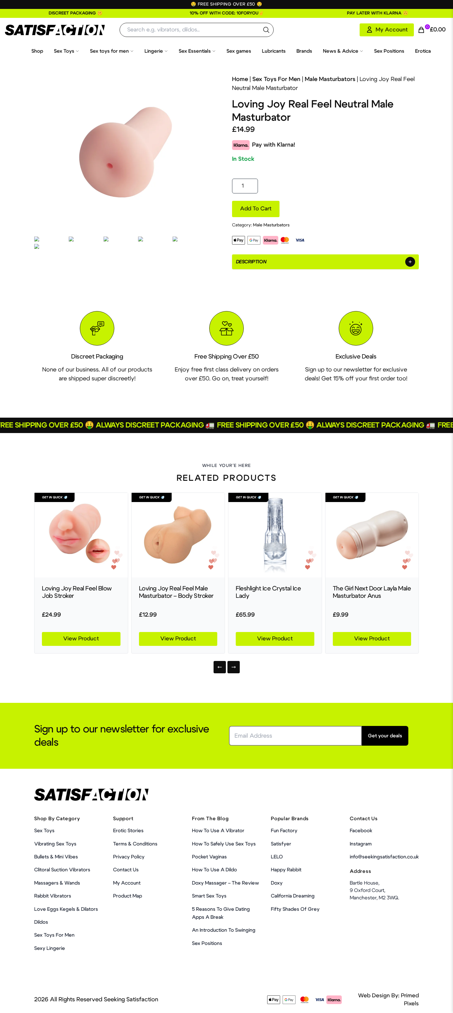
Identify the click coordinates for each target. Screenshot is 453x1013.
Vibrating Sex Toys (55, 843)
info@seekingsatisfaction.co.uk (384, 856)
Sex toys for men (109, 51)
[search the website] (266, 29)
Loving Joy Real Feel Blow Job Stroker (77, 592)
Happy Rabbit (286, 869)
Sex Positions (389, 51)
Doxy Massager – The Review (225, 883)
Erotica (423, 51)
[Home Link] (55, 30)
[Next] (233, 667)
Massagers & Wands (57, 883)
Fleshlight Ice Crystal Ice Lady (268, 592)
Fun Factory (284, 830)
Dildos (41, 922)
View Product (81, 639)
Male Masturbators (330, 79)
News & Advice (340, 51)
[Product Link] (81, 535)
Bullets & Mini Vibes (56, 856)
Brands (304, 51)
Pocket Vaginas (209, 856)
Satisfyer (281, 843)
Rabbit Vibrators (52, 895)
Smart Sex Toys (209, 895)
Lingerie (154, 51)
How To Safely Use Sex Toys (224, 843)
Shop (37, 51)
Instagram (361, 843)
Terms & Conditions (135, 843)
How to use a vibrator (218, 830)
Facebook (361, 830)
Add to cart (255, 209)
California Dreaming (293, 895)
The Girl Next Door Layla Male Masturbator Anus (372, 592)
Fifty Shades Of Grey (295, 909)
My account (127, 883)
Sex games (238, 51)
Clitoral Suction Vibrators (62, 869)
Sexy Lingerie (49, 948)
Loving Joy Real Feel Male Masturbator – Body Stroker (176, 592)
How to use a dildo (214, 869)
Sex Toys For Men (276, 79)
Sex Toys (64, 51)
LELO (277, 856)
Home (240, 79)
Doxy (277, 883)
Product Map (127, 895)
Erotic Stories (128, 830)
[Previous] (220, 667)
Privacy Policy (129, 856)
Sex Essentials (195, 51)
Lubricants (274, 51)
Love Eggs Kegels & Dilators (66, 909)
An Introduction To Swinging (223, 930)
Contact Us (126, 869)
